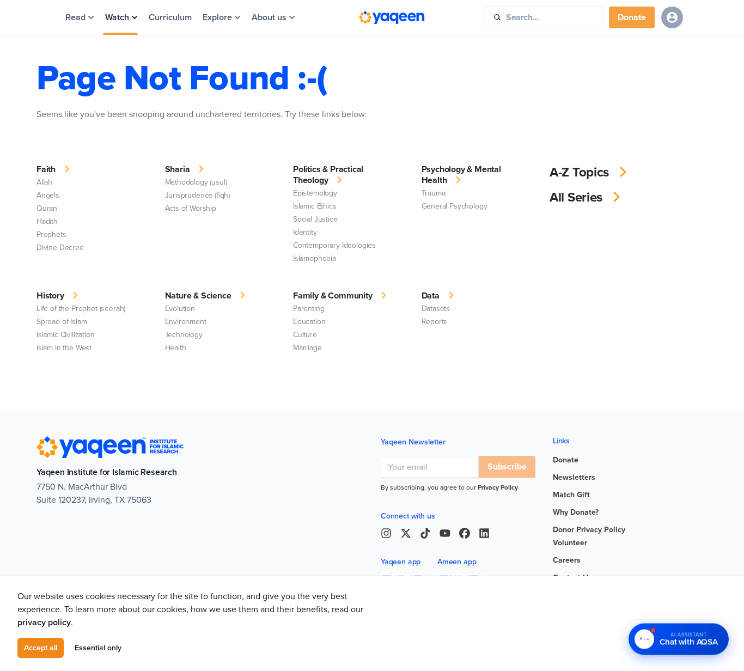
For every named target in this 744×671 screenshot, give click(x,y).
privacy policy (44, 622)
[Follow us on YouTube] (445, 533)
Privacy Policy (498, 487)
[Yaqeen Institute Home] (391, 17)
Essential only (98, 647)
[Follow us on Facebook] (464, 533)
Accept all (40, 647)
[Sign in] (672, 17)
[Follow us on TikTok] (425, 533)
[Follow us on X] (405, 533)
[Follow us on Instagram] (386, 533)
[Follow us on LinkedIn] (484, 533)
